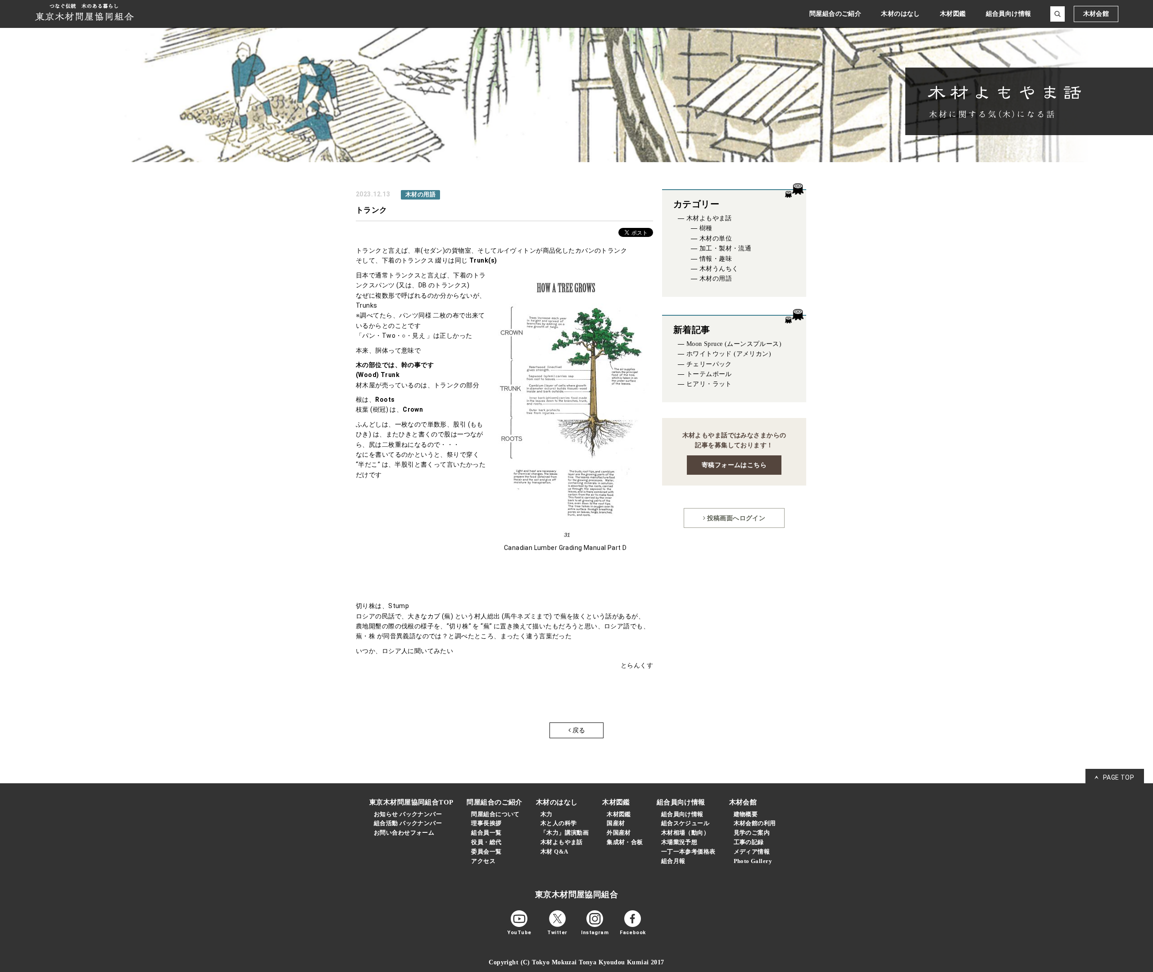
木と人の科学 (558, 823)
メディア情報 (752, 851)
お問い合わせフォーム (404, 832)
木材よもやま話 (709, 218)
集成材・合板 (625, 842)
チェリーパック (709, 364)
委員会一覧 (486, 851)
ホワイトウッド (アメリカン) (728, 353)
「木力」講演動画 (564, 832)
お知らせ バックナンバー (408, 814)
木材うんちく (719, 268)
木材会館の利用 (755, 823)
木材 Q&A (554, 851)
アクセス (483, 861)
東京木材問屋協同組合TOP (411, 802)
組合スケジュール (685, 823)
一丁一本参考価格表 (688, 851)
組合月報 (673, 861)
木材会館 (1096, 13)
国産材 (616, 823)
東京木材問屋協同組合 (576, 894)
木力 (546, 814)
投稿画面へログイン (735, 518)
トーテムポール (709, 374)
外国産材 (619, 832)
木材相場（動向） (685, 832)
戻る (578, 730)
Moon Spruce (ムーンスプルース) (733, 344)
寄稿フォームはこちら (734, 464)
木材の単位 (715, 238)
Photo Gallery (753, 861)
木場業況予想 (679, 842)
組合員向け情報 (682, 814)
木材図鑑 (619, 814)
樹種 (706, 228)
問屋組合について (495, 814)
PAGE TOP (1118, 777)
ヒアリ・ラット (709, 384)
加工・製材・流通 (725, 248)
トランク (371, 209)
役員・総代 (486, 842)
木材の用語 (715, 278)
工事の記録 (749, 842)
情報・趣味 (715, 258)
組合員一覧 (486, 832)
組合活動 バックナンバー (408, 823)
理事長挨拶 (486, 823)
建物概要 (746, 814)
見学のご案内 (752, 832)
